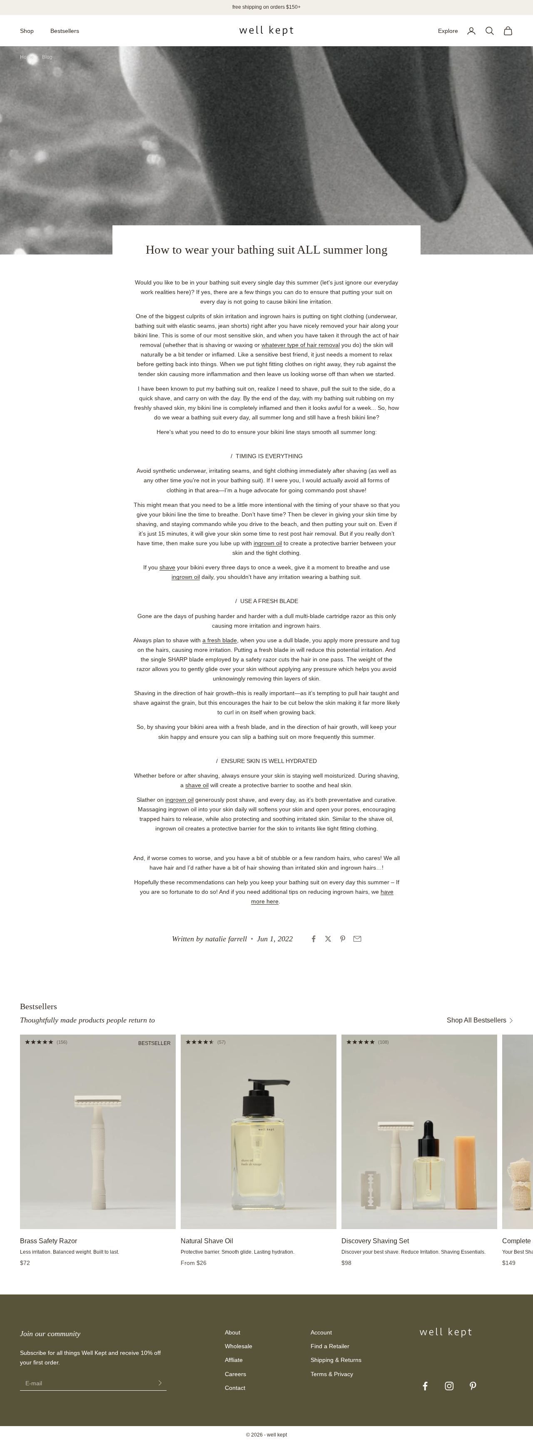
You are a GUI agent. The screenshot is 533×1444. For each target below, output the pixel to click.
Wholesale (238, 1346)
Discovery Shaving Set (375, 1240)
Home (27, 57)
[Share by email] (357, 939)
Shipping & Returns (336, 1360)
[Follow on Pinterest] (473, 1386)
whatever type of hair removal (301, 345)
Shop (27, 31)
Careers (235, 1374)
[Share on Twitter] (328, 939)
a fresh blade (219, 640)
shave (167, 567)
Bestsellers (64, 31)
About (232, 1332)
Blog (47, 57)
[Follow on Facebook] (425, 1386)
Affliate (234, 1360)
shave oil (197, 785)
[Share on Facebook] (313, 939)
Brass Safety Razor (48, 1240)
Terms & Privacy (332, 1374)
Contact (235, 1387)
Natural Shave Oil (207, 1240)
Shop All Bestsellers (476, 1020)
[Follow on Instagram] (449, 1386)
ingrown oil (268, 543)
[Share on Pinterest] (343, 939)
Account (321, 1332)
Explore (448, 31)
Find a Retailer (330, 1346)
